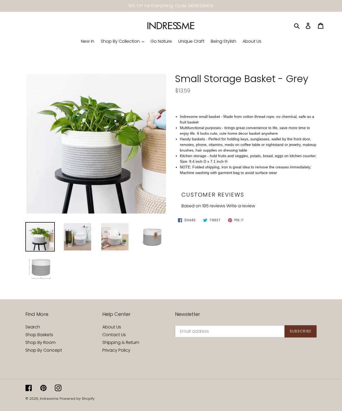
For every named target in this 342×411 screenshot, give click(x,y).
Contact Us (114, 335)
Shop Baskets (39, 335)
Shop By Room (40, 342)
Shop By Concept (43, 350)
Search (32, 327)
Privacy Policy (116, 350)
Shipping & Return (120, 342)
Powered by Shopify (77, 398)
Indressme (49, 398)
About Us (111, 327)
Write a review (240, 206)
